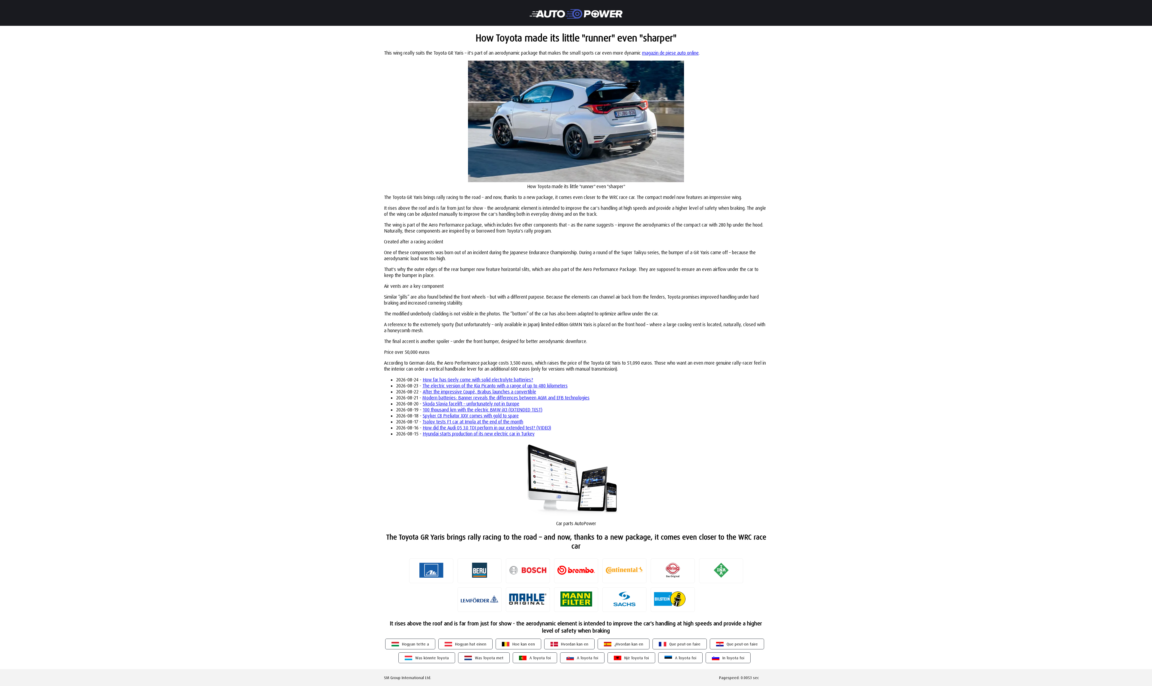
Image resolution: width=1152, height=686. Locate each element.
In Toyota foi (733, 657)
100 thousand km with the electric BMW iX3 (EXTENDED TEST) (482, 410)
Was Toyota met (489, 657)
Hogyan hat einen (470, 644)
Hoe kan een (523, 644)
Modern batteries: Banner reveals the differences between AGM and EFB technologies (506, 398)
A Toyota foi (540, 657)
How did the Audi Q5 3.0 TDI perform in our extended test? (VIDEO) (487, 428)
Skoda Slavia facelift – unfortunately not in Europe (471, 404)
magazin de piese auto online (670, 53)
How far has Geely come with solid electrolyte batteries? (478, 380)
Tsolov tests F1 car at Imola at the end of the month (472, 422)
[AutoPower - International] (576, 10)
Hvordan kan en (574, 644)
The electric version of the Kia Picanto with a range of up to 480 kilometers (495, 386)
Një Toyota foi (636, 657)
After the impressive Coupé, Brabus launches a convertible (479, 392)
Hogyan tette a (415, 644)
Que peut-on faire (684, 644)
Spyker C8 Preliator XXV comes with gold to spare (471, 416)
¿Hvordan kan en (628, 644)
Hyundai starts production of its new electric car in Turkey (479, 434)
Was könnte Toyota (432, 657)
